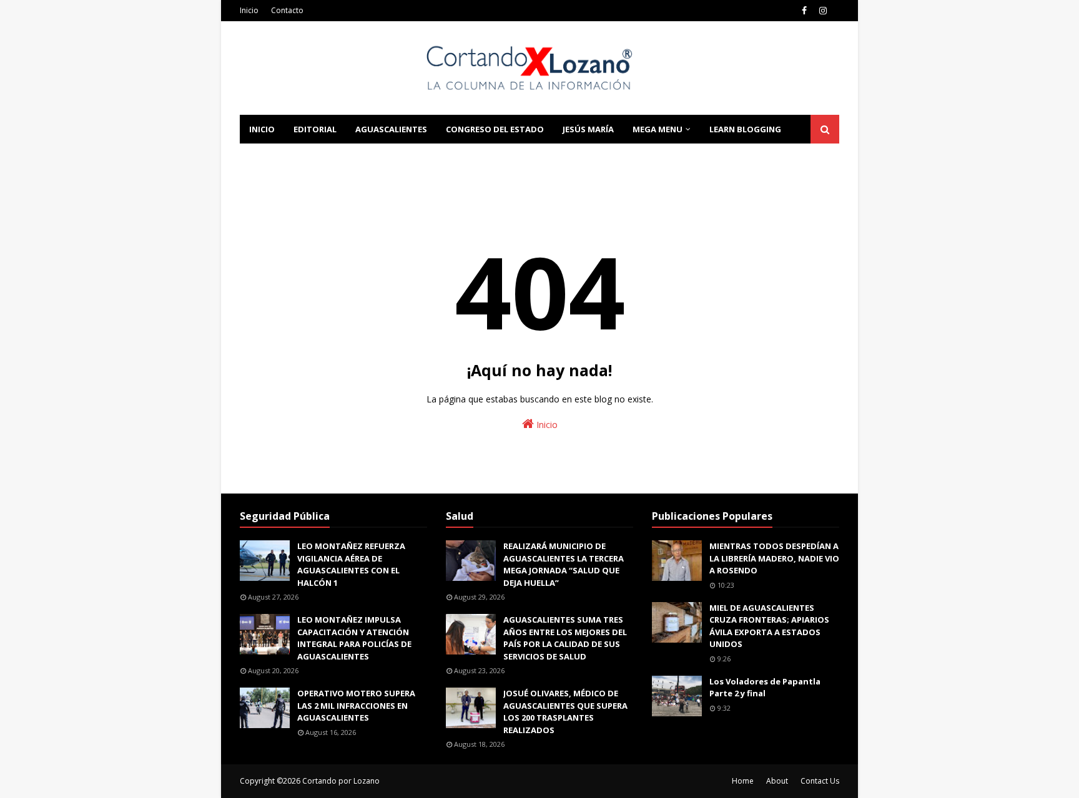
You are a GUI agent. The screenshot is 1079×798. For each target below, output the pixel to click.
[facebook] (804, 10)
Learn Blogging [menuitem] (745, 129)
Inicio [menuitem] (262, 129)
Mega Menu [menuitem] (657, 129)
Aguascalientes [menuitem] (391, 129)
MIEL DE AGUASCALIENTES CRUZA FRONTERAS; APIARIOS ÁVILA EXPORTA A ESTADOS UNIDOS (769, 626)
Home (743, 781)
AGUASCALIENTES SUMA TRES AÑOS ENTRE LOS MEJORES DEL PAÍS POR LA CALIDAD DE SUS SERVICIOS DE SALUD (565, 638)
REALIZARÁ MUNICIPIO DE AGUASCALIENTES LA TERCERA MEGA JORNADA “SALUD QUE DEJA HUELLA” (563, 564)
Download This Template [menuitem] (409, 157)
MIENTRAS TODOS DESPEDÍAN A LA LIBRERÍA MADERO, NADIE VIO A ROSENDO (774, 558)
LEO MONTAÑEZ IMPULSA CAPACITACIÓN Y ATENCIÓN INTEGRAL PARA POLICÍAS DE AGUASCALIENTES (354, 638)
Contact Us (820, 781)
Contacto (287, 10)
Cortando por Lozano (341, 781)
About (777, 781)
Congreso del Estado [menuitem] (495, 129)
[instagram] (823, 10)
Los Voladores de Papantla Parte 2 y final (764, 687)
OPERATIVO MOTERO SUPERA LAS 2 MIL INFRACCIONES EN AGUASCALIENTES (356, 705)
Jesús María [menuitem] (588, 129)
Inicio (249, 10)
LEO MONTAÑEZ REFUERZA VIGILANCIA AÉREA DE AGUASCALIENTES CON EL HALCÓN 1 (351, 564)
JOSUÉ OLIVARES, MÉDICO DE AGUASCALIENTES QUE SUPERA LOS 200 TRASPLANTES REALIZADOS (565, 712)
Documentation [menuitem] (286, 157)
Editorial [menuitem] (315, 129)
